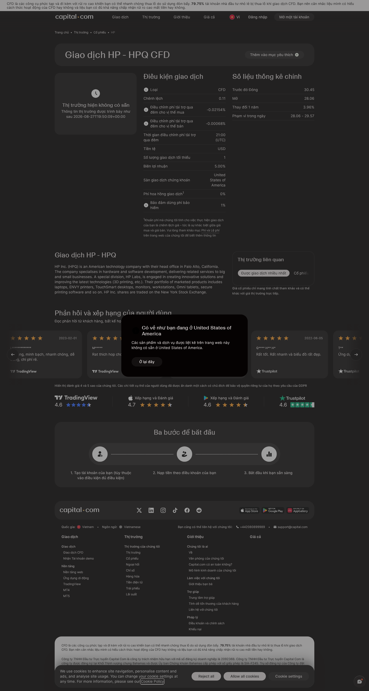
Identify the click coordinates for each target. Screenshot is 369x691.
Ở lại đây (147, 362)
